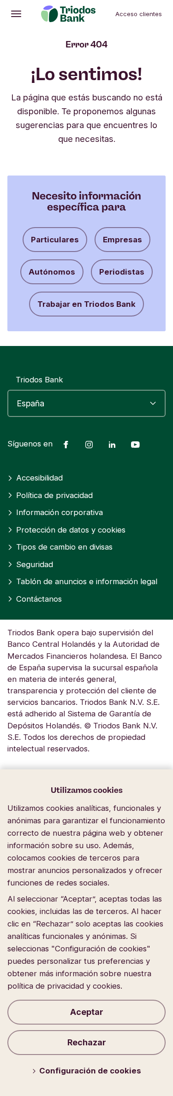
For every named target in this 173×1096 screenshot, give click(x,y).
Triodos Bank (39, 379)
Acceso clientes (138, 14)
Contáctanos (39, 599)
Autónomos (52, 271)
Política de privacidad (54, 495)
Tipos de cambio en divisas (64, 546)
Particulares (55, 239)
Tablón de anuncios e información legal (86, 581)
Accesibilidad (39, 477)
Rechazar (86, 1042)
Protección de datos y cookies (70, 529)
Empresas (122, 239)
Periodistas (121, 271)
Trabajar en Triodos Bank (86, 304)
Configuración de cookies (90, 1070)
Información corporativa (59, 512)
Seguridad (34, 564)
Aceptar (86, 1012)
